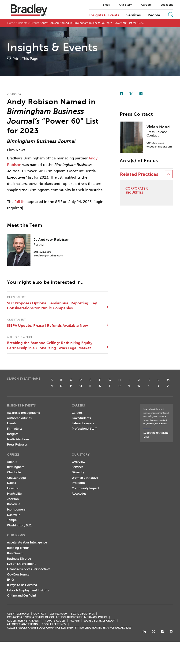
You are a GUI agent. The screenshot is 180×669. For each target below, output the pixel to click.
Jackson (13, 499)
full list (20, 201)
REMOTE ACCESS (55, 620)
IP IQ (10, 579)
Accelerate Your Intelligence (27, 542)
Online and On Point (21, 595)
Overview (78, 462)
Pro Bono (78, 483)
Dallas (11, 483)
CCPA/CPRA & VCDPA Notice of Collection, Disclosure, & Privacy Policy (57, 617)
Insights (12, 434)
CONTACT (40, 613)
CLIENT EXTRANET (18, 613)
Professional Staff (84, 428)
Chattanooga (16, 477)
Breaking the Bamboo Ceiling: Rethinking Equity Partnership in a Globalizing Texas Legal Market (49, 345)
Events (11, 423)
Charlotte (14, 472)
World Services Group (99, 620)
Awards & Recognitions (23, 412)
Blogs (106, 4)
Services (133, 15)
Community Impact (85, 488)
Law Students (81, 418)
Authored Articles (19, 418)
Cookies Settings (54, 624)
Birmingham (15, 467)
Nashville (13, 515)
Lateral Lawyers (83, 423)
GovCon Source (18, 574)
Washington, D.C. (19, 525)
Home (11, 23)
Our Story (125, 4)
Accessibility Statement (24, 620)
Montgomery (16, 509)
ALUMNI (74, 620)
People (154, 15)
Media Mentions (18, 439)
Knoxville (13, 504)
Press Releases (17, 444)
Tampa (12, 520)
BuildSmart (15, 553)
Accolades (79, 493)
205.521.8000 (58, 613)
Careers (146, 4)
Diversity (78, 472)
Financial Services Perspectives (28, 569)
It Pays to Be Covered (22, 585)
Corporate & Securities (137, 190)
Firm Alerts (14, 428)
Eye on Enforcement (21, 563)
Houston (13, 488)
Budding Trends (18, 548)
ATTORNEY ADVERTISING (22, 624)
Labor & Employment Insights (28, 590)
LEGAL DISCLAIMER (82, 613)
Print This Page (25, 58)
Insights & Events (104, 15)
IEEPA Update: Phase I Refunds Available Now (47, 325)
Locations (167, 4)
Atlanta (12, 462)
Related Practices (139, 174)
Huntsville (14, 493)
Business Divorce (19, 558)
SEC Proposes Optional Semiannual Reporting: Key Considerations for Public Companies (52, 305)
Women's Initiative (85, 477)
